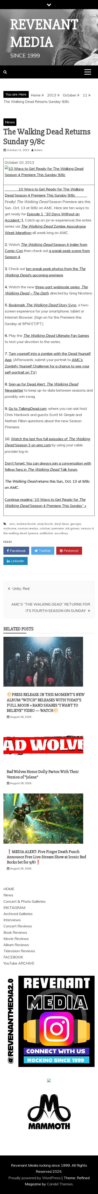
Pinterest (71, 550)
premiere (58, 528)
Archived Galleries (18, 913)
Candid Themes (60, 1184)
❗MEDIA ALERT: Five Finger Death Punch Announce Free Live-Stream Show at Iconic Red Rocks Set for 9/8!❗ (46, 857)
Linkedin (17, 561)
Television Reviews (19, 951)
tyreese (33, 533)
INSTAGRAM (14, 907)
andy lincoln (45, 523)
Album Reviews (16, 944)
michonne (9, 528)
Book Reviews (15, 932)
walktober (46, 533)
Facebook (17, 550)
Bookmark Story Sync (43, 305)
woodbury (61, 533)
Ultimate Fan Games (56, 335)
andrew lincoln (26, 523)
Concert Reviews (17, 926)
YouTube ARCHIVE (18, 963)
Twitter (44, 550)
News (10, 122)
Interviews (12, 920)
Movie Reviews (16, 938)
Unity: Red (20, 588)
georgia (75, 523)
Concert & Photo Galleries (24, 901)
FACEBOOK (13, 957)
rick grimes (72, 528)
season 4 (87, 528)
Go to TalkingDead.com (27, 408)
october (45, 528)
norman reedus (28, 528)
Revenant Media (44, 33)
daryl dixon (61, 523)
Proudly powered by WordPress (35, 1178)
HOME (8, 889)
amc (12, 523)
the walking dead (15, 533)
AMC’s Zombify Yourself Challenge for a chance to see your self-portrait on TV (47, 365)
